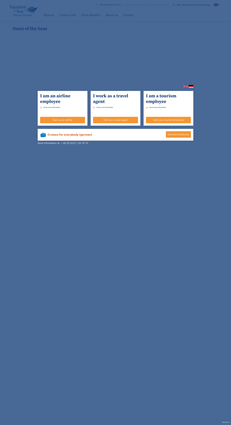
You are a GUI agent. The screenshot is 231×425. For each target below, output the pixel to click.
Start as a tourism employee (168, 120)
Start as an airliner (62, 120)
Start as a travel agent (115, 120)
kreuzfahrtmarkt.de (178, 134)
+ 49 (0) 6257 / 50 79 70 (74, 143)
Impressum (225, 422)
